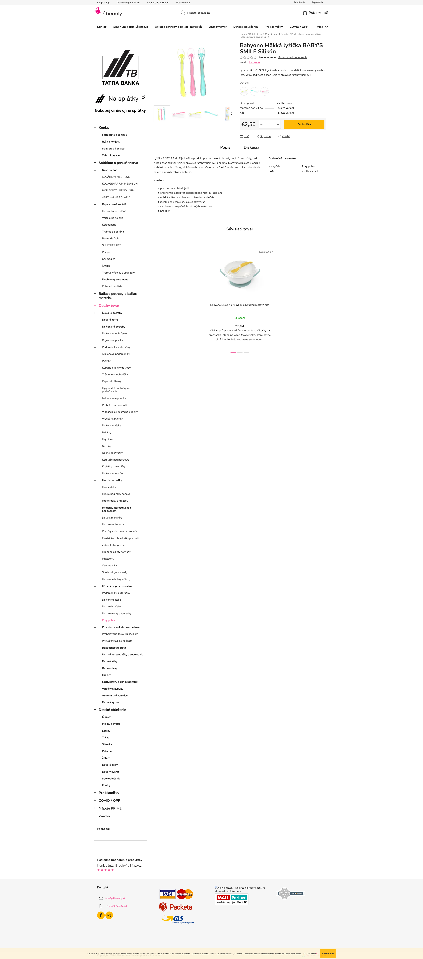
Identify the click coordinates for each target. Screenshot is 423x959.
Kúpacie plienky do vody (116, 368)
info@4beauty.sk (115, 898)
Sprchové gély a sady (114, 572)
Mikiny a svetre (111, 724)
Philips (106, 252)
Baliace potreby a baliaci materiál (118, 295)
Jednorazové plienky (114, 398)
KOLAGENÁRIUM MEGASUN (120, 184)
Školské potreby (112, 313)
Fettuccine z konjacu (114, 135)
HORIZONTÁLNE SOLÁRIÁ (118, 190)
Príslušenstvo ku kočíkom (117, 641)
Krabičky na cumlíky (113, 466)
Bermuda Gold (111, 238)
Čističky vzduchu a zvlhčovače (119, 531)
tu (317, 953)
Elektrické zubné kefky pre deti (120, 538)
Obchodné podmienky (128, 2)
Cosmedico (108, 259)
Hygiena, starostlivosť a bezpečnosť (116, 509)
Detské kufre (110, 320)
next (280, 299)
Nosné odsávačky (112, 453)
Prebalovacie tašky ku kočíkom (120, 634)
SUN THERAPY (111, 245)
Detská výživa (110, 702)
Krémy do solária (112, 286)
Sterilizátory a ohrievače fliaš (120, 682)
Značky (104, 816)
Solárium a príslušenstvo (118, 162)
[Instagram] (109, 915)
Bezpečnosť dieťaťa (114, 648)
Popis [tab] (225, 147)
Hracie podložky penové (116, 494)
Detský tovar (109, 305)
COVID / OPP (109, 800)
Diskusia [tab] (251, 147)
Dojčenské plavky (112, 340)
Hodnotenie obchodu (158, 2)
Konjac (104, 127)
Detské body (110, 765)
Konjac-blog (103, 2)
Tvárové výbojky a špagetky (118, 273)
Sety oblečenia (111, 778)
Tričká (106, 737)
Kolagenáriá (109, 225)
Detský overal (110, 772)
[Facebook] (101, 915)
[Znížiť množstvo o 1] (261, 124)
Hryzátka (107, 439)
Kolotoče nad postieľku (115, 460)
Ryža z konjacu (111, 142)
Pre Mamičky (109, 792)
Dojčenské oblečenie (114, 333)
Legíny (106, 731)
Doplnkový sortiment (115, 279)
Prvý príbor (108, 620)
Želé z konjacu (111, 155)
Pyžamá (107, 751)
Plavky (106, 785)
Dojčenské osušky (112, 473)
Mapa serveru (183, 2)
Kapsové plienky (111, 381)
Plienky (106, 361)
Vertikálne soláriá (112, 218)
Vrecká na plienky (112, 419)
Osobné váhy (110, 565)
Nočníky (107, 446)
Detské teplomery (113, 524)
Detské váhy (109, 661)
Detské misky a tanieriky (116, 613)
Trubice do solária (113, 232)
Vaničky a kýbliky (112, 689)
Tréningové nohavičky (115, 374)
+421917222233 (116, 906)
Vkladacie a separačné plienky (120, 412)
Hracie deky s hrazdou (115, 501)
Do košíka (304, 124)
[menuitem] (102, 26)
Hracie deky (109, 487)
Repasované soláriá (114, 204)
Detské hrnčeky (111, 606)
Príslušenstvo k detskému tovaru (122, 627)
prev (199, 299)
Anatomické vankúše (115, 695)
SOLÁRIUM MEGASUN (116, 177)
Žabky (106, 758)
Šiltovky (107, 744)
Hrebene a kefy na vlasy (116, 552)
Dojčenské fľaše (111, 425)
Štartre (106, 266)
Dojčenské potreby (113, 327)
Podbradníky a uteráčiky (116, 347)
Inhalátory (108, 559)
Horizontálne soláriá (114, 211)
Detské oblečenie (112, 709)
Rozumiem (328, 953)
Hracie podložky (112, 480)
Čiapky (106, 717)
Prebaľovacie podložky (115, 405)
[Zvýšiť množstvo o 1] (278, 124)
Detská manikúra (112, 518)
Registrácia (317, 2)
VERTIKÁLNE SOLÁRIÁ (116, 197)
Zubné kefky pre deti (114, 545)
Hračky (106, 675)
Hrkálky (106, 432)
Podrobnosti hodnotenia (292, 57)
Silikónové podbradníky (116, 354)
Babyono (254, 62)
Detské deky (110, 668)
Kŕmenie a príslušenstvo (117, 586)
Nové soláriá (109, 170)
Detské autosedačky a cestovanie (122, 654)
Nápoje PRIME (110, 808)
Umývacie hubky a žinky (116, 579)
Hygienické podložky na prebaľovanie (116, 389)
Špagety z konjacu (113, 148)
